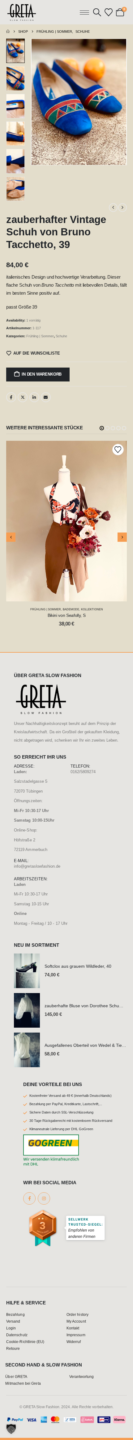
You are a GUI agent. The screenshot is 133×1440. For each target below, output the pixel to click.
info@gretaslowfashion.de (37, 866)
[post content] (66, 521)
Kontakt (72, 1328)
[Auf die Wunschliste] (118, 449)
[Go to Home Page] (8, 31)
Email (46, 397)
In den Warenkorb (42, 374)
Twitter (23, 397)
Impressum (75, 1335)
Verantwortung (81, 1377)
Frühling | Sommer (40, 336)
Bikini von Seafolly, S (66, 615)
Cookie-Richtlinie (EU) (25, 1342)
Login (11, 1328)
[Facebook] (29, 1198)
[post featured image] (27, 971)
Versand (13, 1321)
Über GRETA (16, 1377)
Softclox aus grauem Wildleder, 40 (78, 966)
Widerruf (73, 1342)
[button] (97, 12)
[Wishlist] (109, 12)
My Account (76, 1321)
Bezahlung (15, 1314)
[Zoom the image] (41, 687)
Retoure (13, 1348)
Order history (77, 1314)
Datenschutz (17, 1335)
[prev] (113, 207)
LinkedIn (34, 397)
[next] (122, 207)
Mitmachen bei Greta (23, 1383)
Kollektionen (92, 609)
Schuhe (61, 336)
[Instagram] (44, 1198)
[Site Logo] (21, 12)
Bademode (71, 609)
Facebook (11, 397)
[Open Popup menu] (84, 12)
